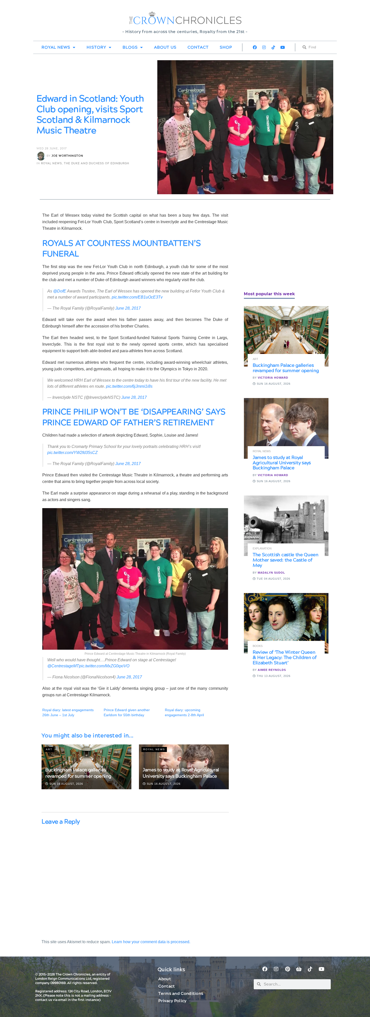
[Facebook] (255, 47)
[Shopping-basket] (299, 969)
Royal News (56, 47)
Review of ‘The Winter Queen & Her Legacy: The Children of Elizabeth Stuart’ (285, 657)
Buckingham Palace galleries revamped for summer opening (78, 773)
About (164, 979)
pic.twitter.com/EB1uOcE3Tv (137, 297)
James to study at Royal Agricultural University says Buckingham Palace (181, 773)
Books (258, 646)
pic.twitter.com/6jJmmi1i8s (129, 386)
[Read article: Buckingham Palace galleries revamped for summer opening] (286, 336)
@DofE (59, 291)
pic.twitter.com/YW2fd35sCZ (72, 452)
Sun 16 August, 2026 (65, 783)
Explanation (262, 548)
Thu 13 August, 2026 (273, 675)
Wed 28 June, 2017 (51, 148)
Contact (198, 47)
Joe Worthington (67, 156)
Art (49, 749)
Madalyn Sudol (271, 572)
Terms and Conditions (180, 993)
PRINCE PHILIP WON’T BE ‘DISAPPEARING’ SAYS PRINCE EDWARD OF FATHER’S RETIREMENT (134, 417)
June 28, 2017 (128, 308)
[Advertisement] (281, 247)
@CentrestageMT (63, 666)
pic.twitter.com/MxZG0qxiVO (104, 666)
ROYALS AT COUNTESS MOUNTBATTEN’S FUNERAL (121, 248)
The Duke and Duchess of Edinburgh (96, 163)
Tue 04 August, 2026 (273, 578)
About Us (165, 47)
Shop (226, 47)
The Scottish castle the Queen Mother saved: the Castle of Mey (285, 560)
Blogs (130, 47)
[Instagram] (264, 47)
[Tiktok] (273, 47)
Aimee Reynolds (272, 669)
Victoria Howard (273, 377)
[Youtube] (283, 47)
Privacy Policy (172, 1001)
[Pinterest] (287, 969)
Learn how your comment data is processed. (151, 942)
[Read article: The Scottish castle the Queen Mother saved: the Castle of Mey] (286, 526)
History (96, 47)
